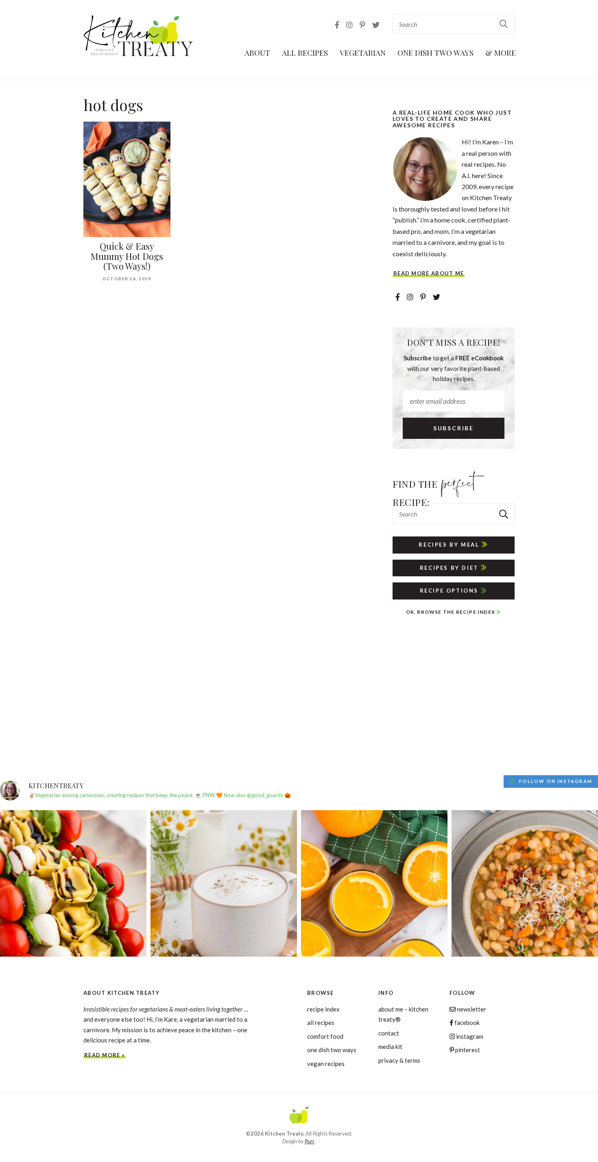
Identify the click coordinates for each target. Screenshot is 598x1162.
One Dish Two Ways (435, 52)
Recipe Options (450, 590)
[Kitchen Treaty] (138, 36)
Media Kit (390, 1046)
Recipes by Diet (450, 568)
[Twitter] (375, 24)
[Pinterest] (363, 24)
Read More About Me (428, 273)
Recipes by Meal (450, 544)
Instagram (469, 1036)
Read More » (104, 1055)
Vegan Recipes (326, 1063)
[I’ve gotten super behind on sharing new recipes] (224, 883)
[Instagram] (350, 24)
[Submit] (504, 23)
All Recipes (305, 52)
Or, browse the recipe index (451, 612)
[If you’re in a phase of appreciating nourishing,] (525, 883)
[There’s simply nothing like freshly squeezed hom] (374, 883)
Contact (388, 1033)
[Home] (299, 1116)
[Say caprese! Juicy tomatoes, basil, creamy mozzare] (73, 883)
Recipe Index (323, 1009)
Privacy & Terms (399, 1060)
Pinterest (467, 1049)
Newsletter (471, 1009)
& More (500, 52)
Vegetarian (363, 52)
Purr (309, 1141)
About (257, 52)
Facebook (466, 1022)
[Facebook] (337, 24)
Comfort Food (325, 1036)
